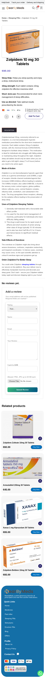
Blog (6, 631)
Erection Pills (10, 627)
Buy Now (36, 447)
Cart (40, 438)
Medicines (9, 610)
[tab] (9, 130)
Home (4, 18)
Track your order (18, 2)
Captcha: (12, 365)
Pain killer (8, 614)
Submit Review (22, 390)
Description (9, 130)
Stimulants (9, 623)
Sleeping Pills (14, 18)
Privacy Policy (10, 649)
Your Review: (12, 341)
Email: (9, 329)
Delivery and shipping (35, 2)
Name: (9, 317)
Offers (7, 636)
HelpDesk (6, 2)
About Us (8, 644)
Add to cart (34, 116)
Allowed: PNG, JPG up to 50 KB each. (21, 377)
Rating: (10, 305)
